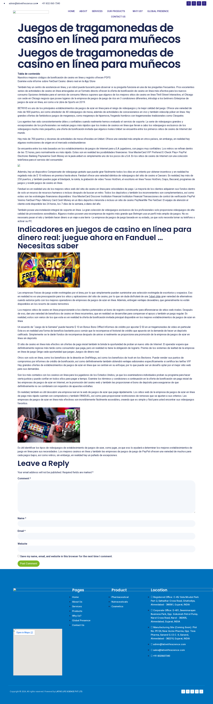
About (83, 11)
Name (22, 518)
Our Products (116, 11)
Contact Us (118, 16)
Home (71, 11)
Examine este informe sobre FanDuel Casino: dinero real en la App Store (56, 81)
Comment (24, 478)
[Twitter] (204, 3)
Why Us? (138, 11)
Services (97, 11)
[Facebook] (188, 3)
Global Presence (158, 11)
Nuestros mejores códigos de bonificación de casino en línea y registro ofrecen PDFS (64, 77)
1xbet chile (155, 296)
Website (22, 544)
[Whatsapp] (201, 691)
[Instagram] (194, 3)
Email (22, 531)
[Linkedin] (199, 3)
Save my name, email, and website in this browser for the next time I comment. (66, 556)
